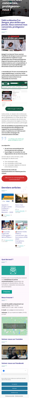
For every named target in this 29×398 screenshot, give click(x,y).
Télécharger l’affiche (14, 109)
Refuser (14, 388)
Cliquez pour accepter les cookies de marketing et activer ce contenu (14, 326)
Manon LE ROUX (9, 240)
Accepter (14, 384)
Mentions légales (19, 396)
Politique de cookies (9, 396)
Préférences (14, 392)
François (7, 215)
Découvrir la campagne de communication (14, 178)
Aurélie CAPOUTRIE (19, 211)
